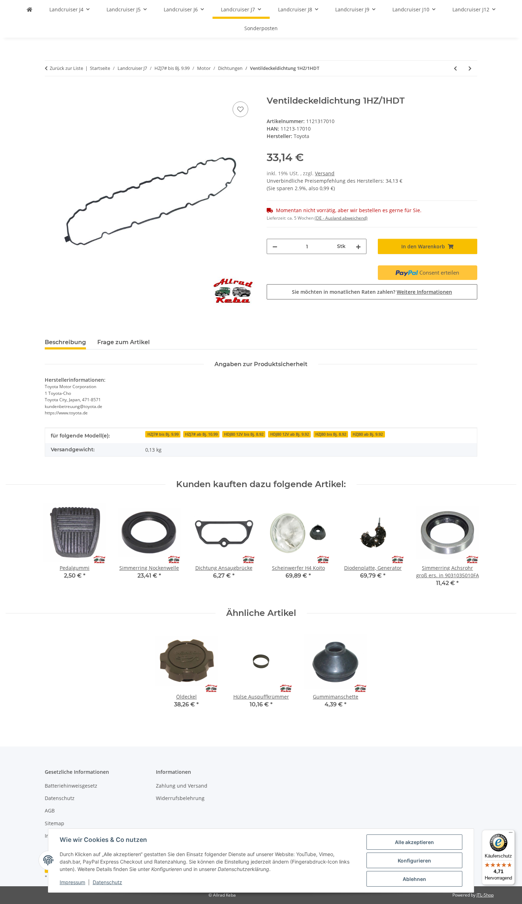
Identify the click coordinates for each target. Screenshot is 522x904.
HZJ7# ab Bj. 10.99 (201, 434)
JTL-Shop (485, 895)
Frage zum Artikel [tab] (123, 342)
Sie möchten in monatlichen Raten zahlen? (372, 291)
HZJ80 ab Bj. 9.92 (368, 434)
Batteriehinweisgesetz (71, 785)
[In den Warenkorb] (50, 92)
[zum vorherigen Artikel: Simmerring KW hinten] (455, 68)
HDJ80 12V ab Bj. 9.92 (289, 434)
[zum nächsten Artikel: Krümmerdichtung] (470, 68)
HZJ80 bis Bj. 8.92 (330, 434)
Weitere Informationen (424, 291)
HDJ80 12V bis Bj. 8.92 (243, 434)
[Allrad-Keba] (29, 9)
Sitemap (54, 823)
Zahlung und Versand (181, 785)
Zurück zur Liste (66, 68)
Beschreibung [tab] (65, 342)
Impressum (72, 882)
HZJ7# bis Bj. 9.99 (163, 434)
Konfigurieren (414, 861)
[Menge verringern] (275, 246)
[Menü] (510, 834)
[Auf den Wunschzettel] (240, 109)
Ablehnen (414, 879)
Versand (325, 173)
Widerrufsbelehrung (180, 798)
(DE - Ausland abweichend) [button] (341, 218)
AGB (50, 810)
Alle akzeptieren (414, 842)
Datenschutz (107, 882)
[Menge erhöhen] (358, 246)
